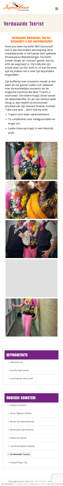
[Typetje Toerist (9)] (31, 278)
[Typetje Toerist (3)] (31, 239)
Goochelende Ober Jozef (21, 378)
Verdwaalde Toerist (20, 454)
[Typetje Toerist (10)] (31, 317)
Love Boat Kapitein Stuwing (22, 446)
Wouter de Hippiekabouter (22, 421)
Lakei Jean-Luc (16, 362)
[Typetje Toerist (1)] (31, 200)
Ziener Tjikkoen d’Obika (21, 413)
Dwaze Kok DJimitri (18, 438)
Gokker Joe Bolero (18, 405)
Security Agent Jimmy (19, 370)
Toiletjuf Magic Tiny (18, 462)
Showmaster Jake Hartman (22, 429)
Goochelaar (41, 481)
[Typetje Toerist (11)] (31, 161)
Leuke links (22, 484)
